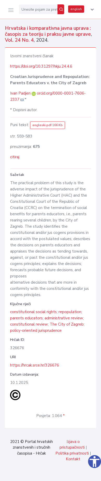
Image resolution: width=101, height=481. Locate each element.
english (76, 9)
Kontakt (73, 459)
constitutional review (29, 324)
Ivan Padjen (21, 93)
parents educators (26, 318)
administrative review (64, 318)
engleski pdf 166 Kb (47, 125)
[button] (91, 9)
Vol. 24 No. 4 (19, 40)
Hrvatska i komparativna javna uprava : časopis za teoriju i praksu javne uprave (48, 31)
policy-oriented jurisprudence (36, 330)
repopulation (70, 311)
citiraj (14, 157)
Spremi (60, 474)
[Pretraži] (60, 9)
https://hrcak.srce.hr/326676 (34, 365)
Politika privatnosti (72, 453)
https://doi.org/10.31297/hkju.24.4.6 (41, 66)
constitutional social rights (33, 311)
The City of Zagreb (67, 324)
